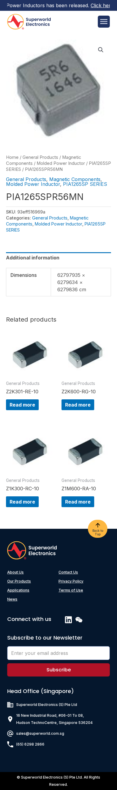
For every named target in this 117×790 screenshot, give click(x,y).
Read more (22, 405)
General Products (40, 157)
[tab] (58, 257)
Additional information (32, 258)
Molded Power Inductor (61, 163)
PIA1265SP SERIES (85, 184)
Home (12, 157)
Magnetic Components (74, 179)
